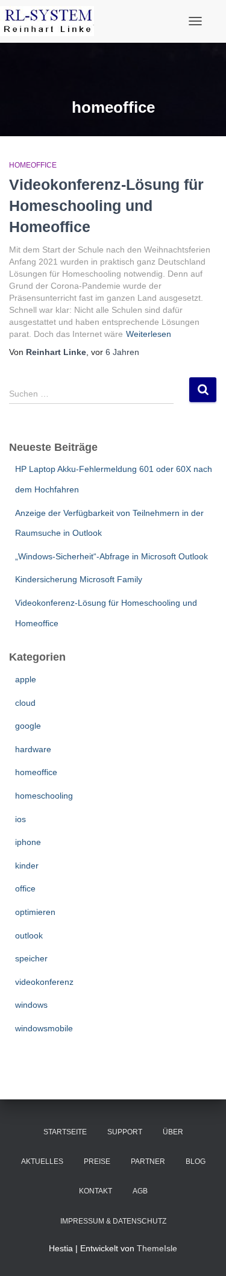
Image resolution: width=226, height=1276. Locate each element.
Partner (148, 1161)
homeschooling (44, 795)
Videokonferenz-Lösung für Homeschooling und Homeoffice (106, 205)
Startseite (65, 1132)
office (25, 888)
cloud (25, 703)
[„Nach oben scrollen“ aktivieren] (202, 1252)
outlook (29, 935)
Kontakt (95, 1191)
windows (31, 1005)
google (28, 726)
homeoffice (33, 165)
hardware (33, 749)
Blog (196, 1161)
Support (124, 1132)
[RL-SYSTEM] (51, 21)
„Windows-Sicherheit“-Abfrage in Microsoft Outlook (111, 556)
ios (20, 819)
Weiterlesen (148, 334)
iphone (28, 842)
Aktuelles (42, 1161)
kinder (27, 865)
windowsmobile (44, 1028)
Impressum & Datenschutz (113, 1221)
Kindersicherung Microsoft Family (78, 579)
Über (173, 1132)
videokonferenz (44, 982)
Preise (97, 1161)
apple (25, 679)
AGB (140, 1191)
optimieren (35, 912)
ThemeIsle (157, 1248)
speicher (31, 958)
